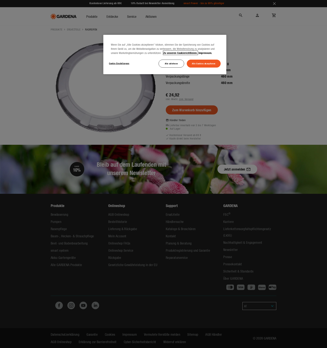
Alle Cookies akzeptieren (204, 63)
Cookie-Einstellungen (119, 63)
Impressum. (205, 53)
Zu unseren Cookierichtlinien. (180, 53)
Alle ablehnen (171, 63)
